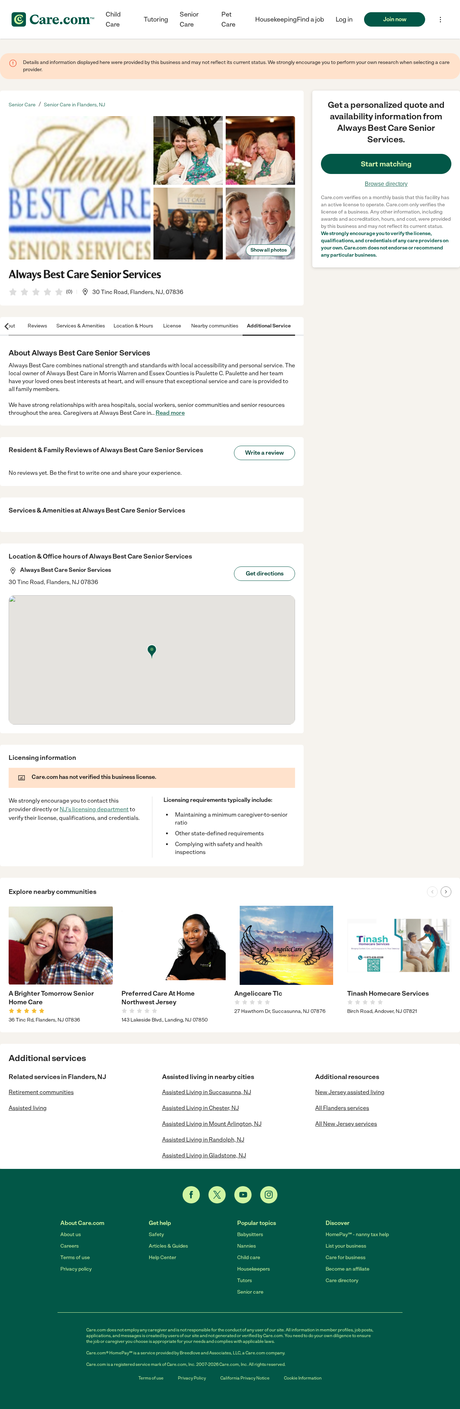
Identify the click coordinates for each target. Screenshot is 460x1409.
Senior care (250, 1292)
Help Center (162, 1257)
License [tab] (172, 326)
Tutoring (156, 19)
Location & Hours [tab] (133, 326)
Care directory (342, 1280)
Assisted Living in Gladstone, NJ (204, 1155)
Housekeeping (276, 19)
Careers (69, 1246)
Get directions (265, 573)
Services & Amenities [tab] (80, 326)
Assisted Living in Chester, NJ (200, 1108)
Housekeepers (253, 1269)
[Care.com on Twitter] (217, 1194)
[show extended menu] (440, 19)
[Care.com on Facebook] (191, 1194)
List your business (346, 1246)
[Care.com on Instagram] (268, 1194)
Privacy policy (76, 1269)
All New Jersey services (346, 1123)
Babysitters (250, 1234)
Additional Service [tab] (269, 326)
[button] (344, 19)
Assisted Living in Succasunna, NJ (206, 1092)
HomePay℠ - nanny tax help (357, 1234)
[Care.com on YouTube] (243, 1194)
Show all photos (268, 250)
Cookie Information (303, 1378)
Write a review (264, 452)
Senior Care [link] (22, 105)
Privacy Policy (192, 1378)
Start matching (386, 164)
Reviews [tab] (37, 326)
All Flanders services (342, 1108)
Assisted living (28, 1108)
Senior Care (189, 19)
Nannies (246, 1246)
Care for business (345, 1257)
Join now (394, 19)
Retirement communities (41, 1092)
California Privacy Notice (245, 1378)
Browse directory (386, 184)
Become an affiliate (347, 1269)
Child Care (113, 19)
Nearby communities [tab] (214, 326)
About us (70, 1234)
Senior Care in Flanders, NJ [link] (74, 105)
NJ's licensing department (94, 809)
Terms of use (75, 1257)
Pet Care (228, 19)
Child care (248, 1257)
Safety (156, 1234)
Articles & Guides (168, 1246)
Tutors (244, 1280)
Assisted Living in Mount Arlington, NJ (212, 1123)
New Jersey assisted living (350, 1092)
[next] (446, 891)
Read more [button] (170, 412)
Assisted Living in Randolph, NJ (203, 1139)
